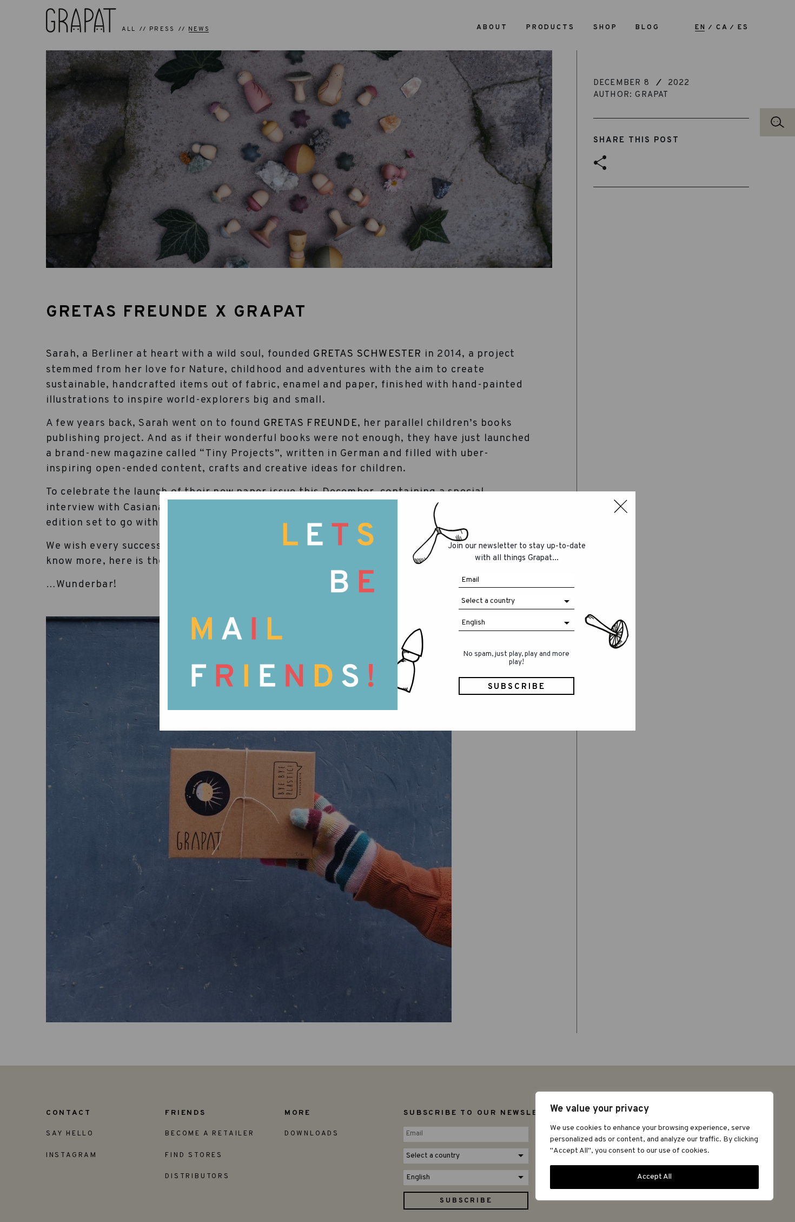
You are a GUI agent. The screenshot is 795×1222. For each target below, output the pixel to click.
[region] (654, 1146)
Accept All (654, 1176)
